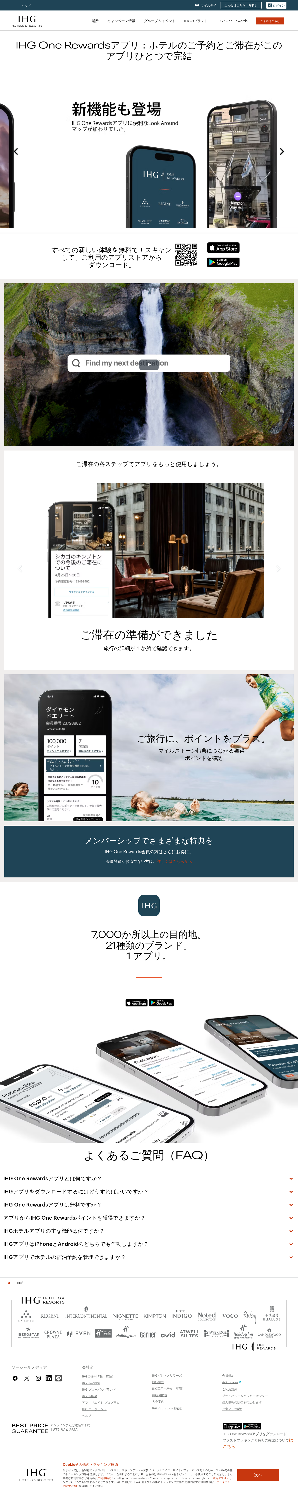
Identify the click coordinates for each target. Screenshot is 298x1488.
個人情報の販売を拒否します (242, 1402)
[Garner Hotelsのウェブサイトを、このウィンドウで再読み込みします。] (148, 1333)
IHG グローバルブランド (99, 1389)
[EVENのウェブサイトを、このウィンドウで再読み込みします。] (79, 1333)
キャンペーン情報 (121, 20)
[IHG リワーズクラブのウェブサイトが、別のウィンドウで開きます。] (254, 1346)
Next (282, 151)
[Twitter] (26, 1378)
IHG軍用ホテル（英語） (168, 1388)
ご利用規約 (229, 1389)
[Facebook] (16, 1378)
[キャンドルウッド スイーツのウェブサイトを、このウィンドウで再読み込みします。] (269, 1333)
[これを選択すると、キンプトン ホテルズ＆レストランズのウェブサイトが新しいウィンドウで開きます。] (155, 1315)
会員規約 (228, 1375)
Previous (16, 151)
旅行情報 (158, 1382)
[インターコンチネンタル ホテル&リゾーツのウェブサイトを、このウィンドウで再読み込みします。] (86, 1315)
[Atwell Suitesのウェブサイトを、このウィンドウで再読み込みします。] (189, 1333)
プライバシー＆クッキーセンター (245, 1395)
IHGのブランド (196, 20)
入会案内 (158, 1401)
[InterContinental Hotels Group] (27, 20)
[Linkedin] (49, 1378)
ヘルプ (26, 5)
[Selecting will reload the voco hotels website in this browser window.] (230, 1315)
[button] (276, 5)
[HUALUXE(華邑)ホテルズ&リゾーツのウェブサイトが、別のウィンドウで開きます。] (271, 1315)
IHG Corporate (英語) (167, 1408)
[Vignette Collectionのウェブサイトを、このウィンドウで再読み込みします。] (125, 1315)
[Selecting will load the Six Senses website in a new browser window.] (26, 1315)
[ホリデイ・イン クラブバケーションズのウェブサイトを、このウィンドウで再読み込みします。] (243, 1333)
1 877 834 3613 (64, 1429)
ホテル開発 (89, 1396)
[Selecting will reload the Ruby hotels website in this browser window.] (249, 1315)
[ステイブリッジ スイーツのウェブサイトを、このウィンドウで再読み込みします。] (216, 1333)
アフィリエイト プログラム (101, 1402)
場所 (95, 20)
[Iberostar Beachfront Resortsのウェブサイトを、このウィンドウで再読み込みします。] (28, 1333)
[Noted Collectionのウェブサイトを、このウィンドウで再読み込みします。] (207, 1315)
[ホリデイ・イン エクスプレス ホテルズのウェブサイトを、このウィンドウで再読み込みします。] (103, 1333)
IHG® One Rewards (232, 20)
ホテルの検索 (91, 1383)
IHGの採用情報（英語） (98, 1376)
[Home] (8, 1283)
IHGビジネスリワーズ (167, 1375)
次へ (258, 1475)
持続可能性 (159, 1395)
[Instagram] (38, 1378)
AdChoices (230, 1382)
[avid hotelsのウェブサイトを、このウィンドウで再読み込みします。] (168, 1333)
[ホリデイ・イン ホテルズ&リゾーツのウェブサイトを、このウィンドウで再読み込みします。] (126, 1333)
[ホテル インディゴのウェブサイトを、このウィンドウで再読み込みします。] (181, 1315)
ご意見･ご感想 (232, 1409)
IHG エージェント (94, 1409)
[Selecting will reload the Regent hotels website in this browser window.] (50, 1315)
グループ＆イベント (159, 20)
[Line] (58, 1378)
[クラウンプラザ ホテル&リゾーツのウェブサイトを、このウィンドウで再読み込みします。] (53, 1333)
